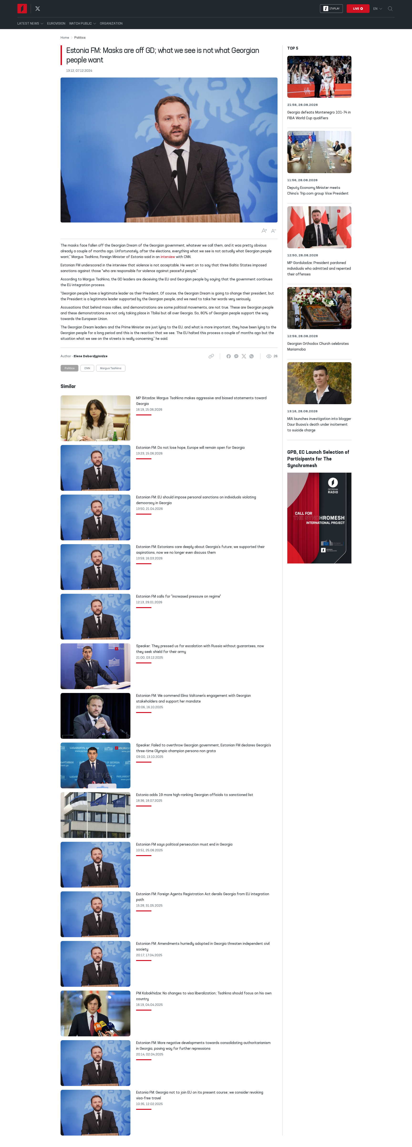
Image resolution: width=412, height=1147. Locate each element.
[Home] (22, 8)
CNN (87, 368)
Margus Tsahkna (110, 368)
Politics (69, 368)
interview (168, 257)
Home (65, 37)
